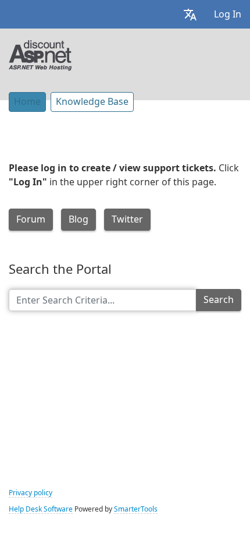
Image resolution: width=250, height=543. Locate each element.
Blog (78, 219)
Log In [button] (227, 14)
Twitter (127, 219)
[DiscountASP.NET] (40, 54)
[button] (190, 14)
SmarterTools (136, 509)
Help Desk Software (41, 509)
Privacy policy (30, 493)
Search (218, 299)
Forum (30, 219)
